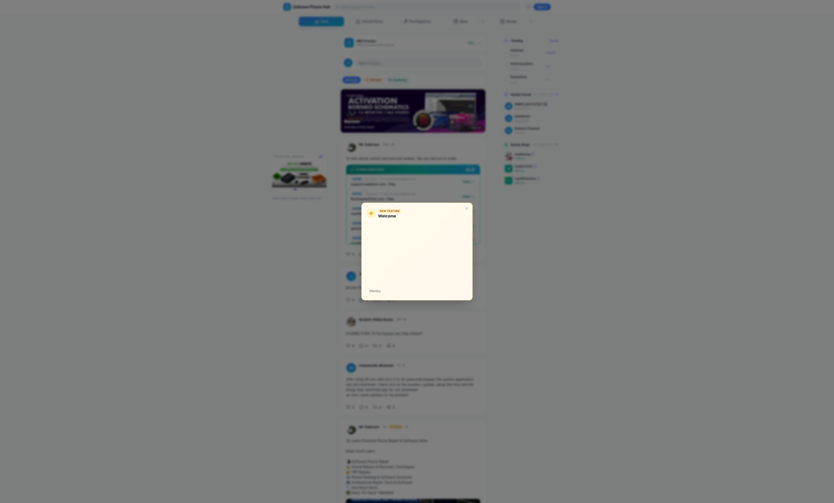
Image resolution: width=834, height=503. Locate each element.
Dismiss (375, 291)
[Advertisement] (417, 252)
